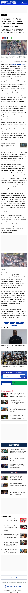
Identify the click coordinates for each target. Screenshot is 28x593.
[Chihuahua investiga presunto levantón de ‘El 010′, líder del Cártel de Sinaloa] (23, 145)
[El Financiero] (8, 2)
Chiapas (14, 325)
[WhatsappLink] (14, 383)
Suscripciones (20, 590)
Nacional (4, 14)
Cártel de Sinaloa (20, 322)
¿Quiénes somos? (6, 590)
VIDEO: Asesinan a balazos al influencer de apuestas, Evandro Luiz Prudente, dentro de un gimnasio (18, 485)
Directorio (14, 590)
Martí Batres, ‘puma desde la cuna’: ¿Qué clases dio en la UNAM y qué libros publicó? (18, 410)
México (6, 322)
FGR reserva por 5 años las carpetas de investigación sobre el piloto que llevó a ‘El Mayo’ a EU (18, 493)
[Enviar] (22, 376)
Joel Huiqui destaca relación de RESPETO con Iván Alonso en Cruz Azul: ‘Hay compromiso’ (17, 466)
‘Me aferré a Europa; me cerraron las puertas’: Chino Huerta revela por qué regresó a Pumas (18, 459)
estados (12, 322)
